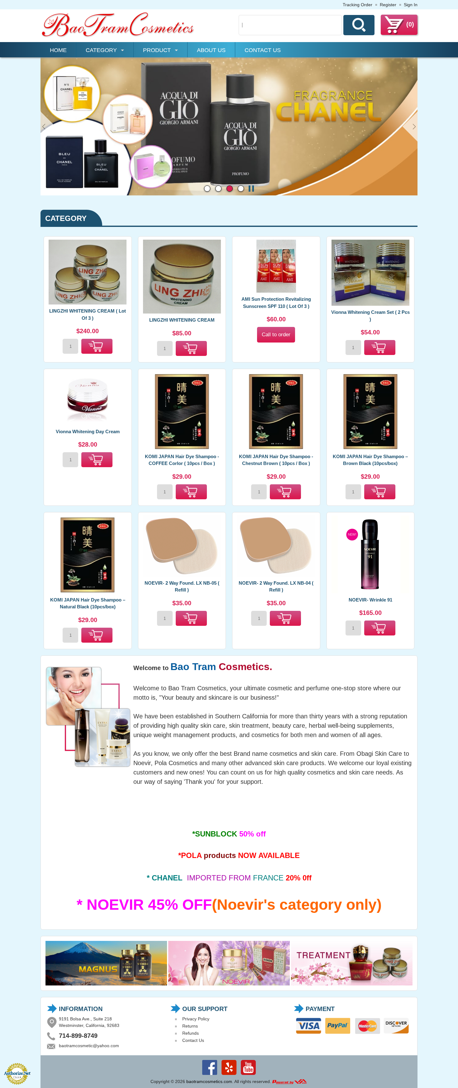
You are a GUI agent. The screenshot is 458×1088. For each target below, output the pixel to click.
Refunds (190, 1033)
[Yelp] (229, 1074)
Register (388, 4)
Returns (190, 1025)
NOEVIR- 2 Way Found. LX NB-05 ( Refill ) (182, 586)
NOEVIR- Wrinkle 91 (370, 599)
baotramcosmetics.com (209, 1081)
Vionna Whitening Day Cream (88, 431)
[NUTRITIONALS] (229, 193)
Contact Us (263, 50)
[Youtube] (248, 1074)
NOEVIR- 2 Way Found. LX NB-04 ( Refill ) (276, 586)
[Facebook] (210, 1074)
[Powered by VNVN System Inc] (289, 1081)
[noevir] (229, 983)
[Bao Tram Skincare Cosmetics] (118, 36)
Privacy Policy (195, 1018)
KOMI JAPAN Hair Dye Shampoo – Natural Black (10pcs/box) (87, 603)
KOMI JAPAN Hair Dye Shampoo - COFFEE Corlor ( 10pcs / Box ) (182, 460)
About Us (211, 50)
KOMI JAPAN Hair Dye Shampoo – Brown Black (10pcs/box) (370, 460)
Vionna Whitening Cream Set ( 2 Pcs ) (370, 315)
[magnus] (106, 983)
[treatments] (352, 983)
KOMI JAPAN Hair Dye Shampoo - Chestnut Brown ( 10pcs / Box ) (276, 460)
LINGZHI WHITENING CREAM (182, 320)
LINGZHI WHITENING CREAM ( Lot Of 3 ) (87, 314)
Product (157, 50)
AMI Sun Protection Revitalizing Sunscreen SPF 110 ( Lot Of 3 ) (276, 302)
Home (58, 50)
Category (101, 50)
